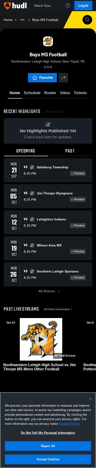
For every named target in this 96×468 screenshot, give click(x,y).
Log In (83, 5)
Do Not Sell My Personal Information (48, 433)
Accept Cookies (48, 459)
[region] (48, 430)
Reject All (48, 446)
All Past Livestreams (57, 309)
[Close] (90, 399)
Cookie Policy (69, 423)
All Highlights (54, 111)
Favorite (46, 77)
